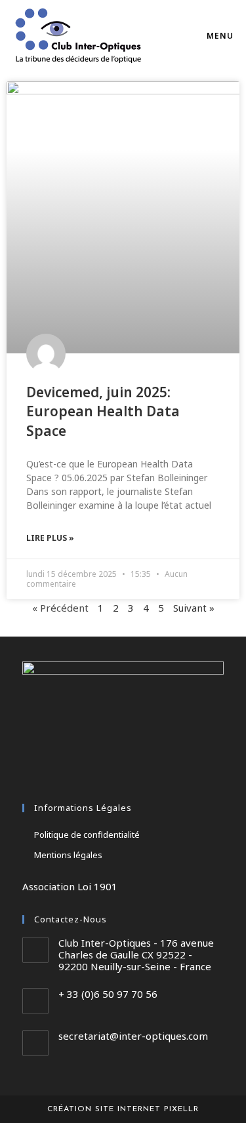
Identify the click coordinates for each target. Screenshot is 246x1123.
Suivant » (194, 607)
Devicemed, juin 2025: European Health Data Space (103, 411)
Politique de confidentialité (87, 834)
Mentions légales (68, 855)
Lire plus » (50, 537)
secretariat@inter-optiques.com (133, 1035)
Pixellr (181, 1109)
